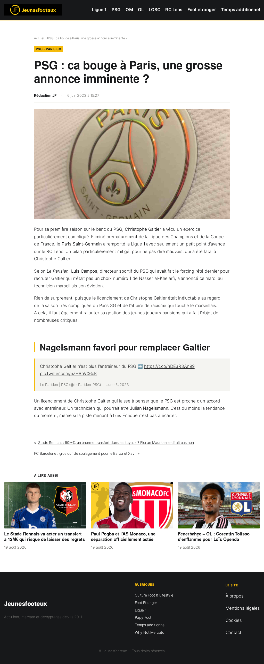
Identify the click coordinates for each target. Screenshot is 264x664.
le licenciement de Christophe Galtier (129, 298)
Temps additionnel (150, 625)
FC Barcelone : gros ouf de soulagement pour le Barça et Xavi (84, 453)
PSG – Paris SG (48, 49)
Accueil (39, 38)
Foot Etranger (146, 602)
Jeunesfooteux (25, 603)
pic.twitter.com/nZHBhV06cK (68, 373)
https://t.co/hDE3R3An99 (169, 366)
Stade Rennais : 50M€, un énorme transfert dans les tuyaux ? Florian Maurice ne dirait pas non (116, 442)
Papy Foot (143, 617)
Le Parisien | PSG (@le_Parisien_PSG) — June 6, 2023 (84, 384)
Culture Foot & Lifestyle (154, 595)
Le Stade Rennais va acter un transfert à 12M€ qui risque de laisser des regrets (44, 536)
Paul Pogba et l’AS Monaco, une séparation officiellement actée (123, 536)
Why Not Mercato (149, 632)
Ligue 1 (140, 610)
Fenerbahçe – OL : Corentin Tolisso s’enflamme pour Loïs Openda (214, 536)
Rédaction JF (45, 95)
